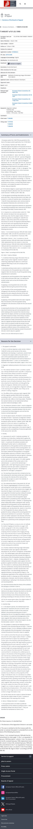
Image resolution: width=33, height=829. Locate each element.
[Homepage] (0, 27)
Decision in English (15, 63)
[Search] (20, 3)
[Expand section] (30, 756)
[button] (16, 135)
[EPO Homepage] (10, 4)
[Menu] (25, 3)
